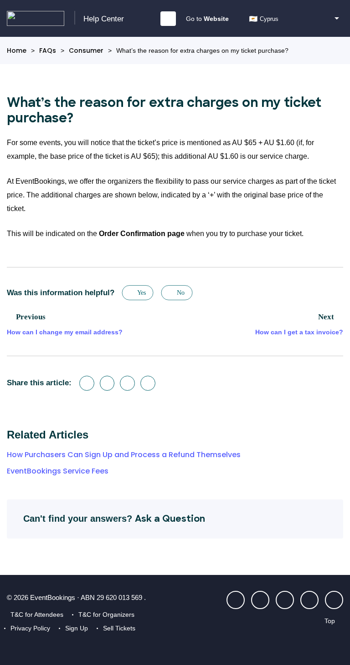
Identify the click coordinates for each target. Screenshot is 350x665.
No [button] (181, 292)
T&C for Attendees (36, 614)
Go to (207, 18)
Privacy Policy (30, 628)
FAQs (47, 50)
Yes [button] (141, 292)
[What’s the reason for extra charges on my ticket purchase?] (147, 383)
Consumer (86, 50)
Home (16, 50)
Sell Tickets (119, 628)
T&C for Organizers (106, 614)
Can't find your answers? (114, 519)
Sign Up (76, 628)
